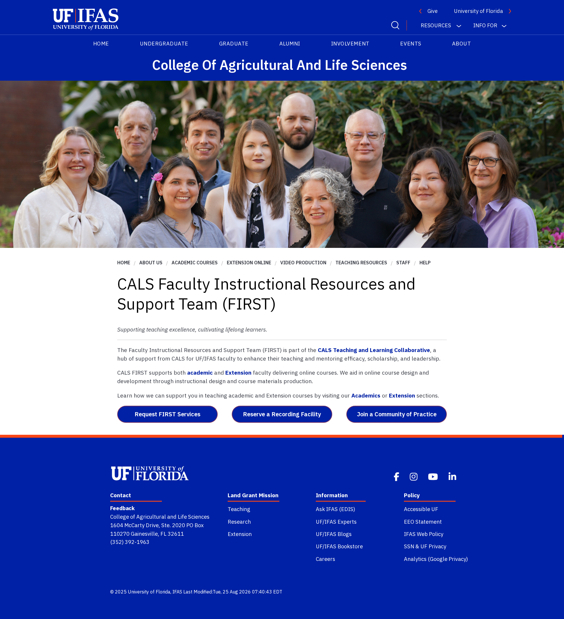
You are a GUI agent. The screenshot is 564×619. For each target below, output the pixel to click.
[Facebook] (397, 475)
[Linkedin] (453, 475)
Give (432, 11)
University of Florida (478, 11)
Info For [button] (485, 25)
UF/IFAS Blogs (334, 533)
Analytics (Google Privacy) (436, 558)
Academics (365, 395)
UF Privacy (433, 546)
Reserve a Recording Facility (282, 414)
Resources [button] (436, 25)
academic (200, 372)
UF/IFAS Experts (336, 521)
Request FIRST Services (167, 414)
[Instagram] (414, 475)
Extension (238, 372)
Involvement (350, 43)
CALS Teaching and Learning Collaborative (374, 350)
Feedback (122, 508)
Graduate (234, 43)
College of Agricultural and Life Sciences (159, 516)
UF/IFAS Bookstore (339, 546)
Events (410, 43)
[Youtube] (433, 475)
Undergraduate (164, 43)
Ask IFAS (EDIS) (335, 509)
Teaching (239, 509)
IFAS (177, 592)
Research (239, 521)
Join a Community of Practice (397, 414)
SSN (409, 546)
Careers (325, 558)
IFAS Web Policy (423, 533)
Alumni (289, 43)
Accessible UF (421, 509)
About (461, 43)
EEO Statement (423, 521)
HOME (101, 43)
